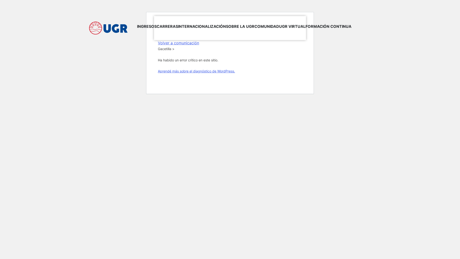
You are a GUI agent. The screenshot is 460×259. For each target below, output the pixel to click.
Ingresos (147, 26)
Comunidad (266, 26)
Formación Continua (328, 26)
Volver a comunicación (178, 43)
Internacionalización (202, 26)
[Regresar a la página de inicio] (108, 28)
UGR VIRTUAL (292, 26)
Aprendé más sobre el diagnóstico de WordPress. (196, 71)
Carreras (167, 26)
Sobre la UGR (240, 26)
